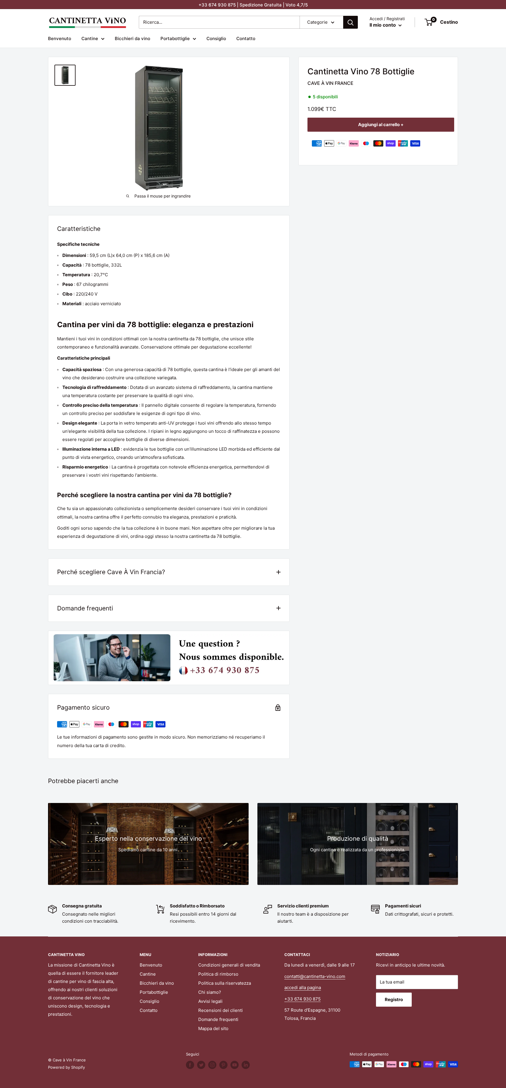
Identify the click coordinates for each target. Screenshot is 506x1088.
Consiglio (216, 38)
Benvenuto (59, 38)
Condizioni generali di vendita (229, 965)
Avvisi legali (210, 1001)
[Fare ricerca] (350, 22)
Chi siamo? (209, 992)
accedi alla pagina (302, 987)
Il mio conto (383, 25)
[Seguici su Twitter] (201, 1065)
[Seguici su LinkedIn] (246, 1065)
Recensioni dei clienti (220, 1010)
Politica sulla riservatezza (224, 983)
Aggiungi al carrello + (381, 124)
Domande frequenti (218, 1019)
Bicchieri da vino (132, 38)
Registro (394, 999)
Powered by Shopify (66, 1067)
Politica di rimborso (218, 974)
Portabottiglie (175, 38)
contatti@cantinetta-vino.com (314, 976)
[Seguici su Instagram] (212, 1065)
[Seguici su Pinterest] (223, 1065)
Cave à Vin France (330, 83)
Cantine (89, 38)
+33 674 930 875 (302, 999)
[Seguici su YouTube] (234, 1065)
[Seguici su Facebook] (190, 1065)
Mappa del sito (213, 1028)
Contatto (245, 38)
